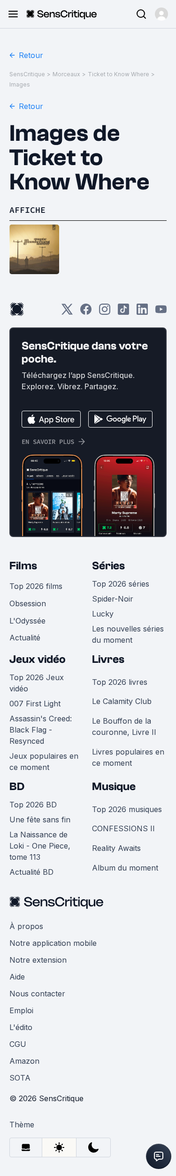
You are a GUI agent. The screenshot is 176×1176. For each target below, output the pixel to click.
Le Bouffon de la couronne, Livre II (124, 726)
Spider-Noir (112, 598)
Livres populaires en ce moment (128, 757)
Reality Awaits (116, 848)
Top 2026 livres (119, 682)
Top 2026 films (35, 586)
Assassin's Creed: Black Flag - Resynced (40, 730)
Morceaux (66, 74)
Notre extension (38, 960)
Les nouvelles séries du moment (128, 634)
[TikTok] (123, 312)
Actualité (24, 637)
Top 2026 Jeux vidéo (36, 683)
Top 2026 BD (33, 804)
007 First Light (35, 703)
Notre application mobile (53, 943)
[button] (161, 14)
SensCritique (27, 74)
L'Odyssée (27, 620)
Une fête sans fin (39, 819)
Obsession (27, 603)
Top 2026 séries (120, 583)
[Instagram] (104, 312)
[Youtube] (161, 312)
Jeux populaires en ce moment (43, 761)
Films (23, 565)
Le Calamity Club (122, 701)
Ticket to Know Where (118, 74)
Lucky (103, 613)
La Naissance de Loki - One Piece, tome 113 (39, 846)
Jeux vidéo (37, 659)
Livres (108, 659)
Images (19, 84)
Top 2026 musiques (127, 809)
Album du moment (125, 867)
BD (16, 786)
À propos (26, 926)
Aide (17, 976)
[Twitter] (67, 312)
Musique (114, 786)
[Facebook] (86, 312)
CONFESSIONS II (123, 828)
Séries (108, 565)
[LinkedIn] (142, 312)
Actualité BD (31, 872)
